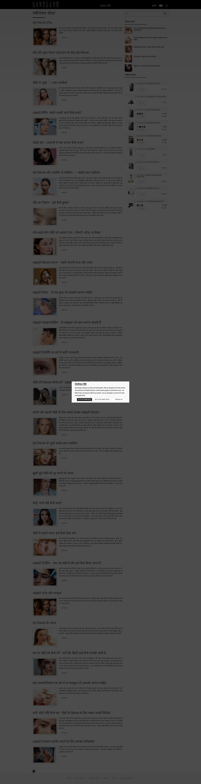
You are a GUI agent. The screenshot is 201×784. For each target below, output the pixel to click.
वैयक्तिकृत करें (118, 399)
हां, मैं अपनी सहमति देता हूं (84, 399)
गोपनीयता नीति (80, 384)
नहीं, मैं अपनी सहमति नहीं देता (102, 399)
